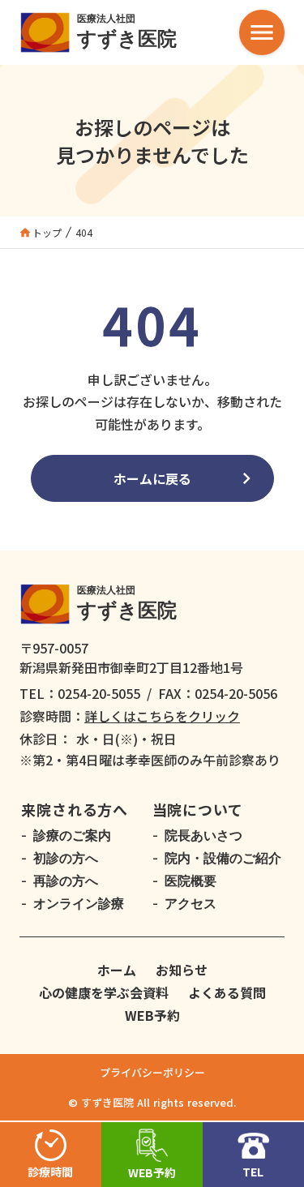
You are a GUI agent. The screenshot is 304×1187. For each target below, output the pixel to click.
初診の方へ (65, 858)
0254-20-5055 (99, 693)
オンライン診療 (78, 904)
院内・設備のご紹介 (223, 858)
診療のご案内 (72, 835)
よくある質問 (227, 992)
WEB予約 (152, 1015)
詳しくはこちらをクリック (162, 715)
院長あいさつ (203, 835)
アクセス (190, 904)
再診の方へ (65, 881)
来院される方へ (74, 809)
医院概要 (190, 881)
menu (261, 32)
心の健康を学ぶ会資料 (104, 992)
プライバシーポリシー (152, 1072)
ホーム (116, 969)
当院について (197, 809)
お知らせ (182, 969)
